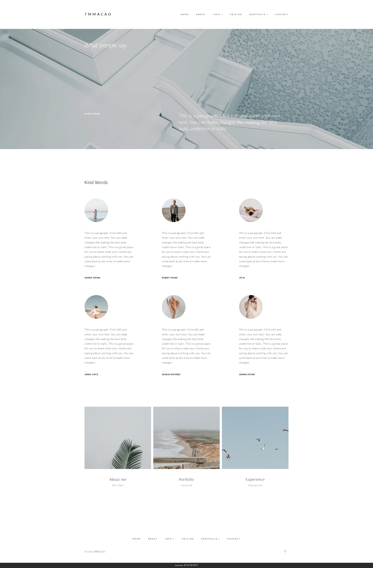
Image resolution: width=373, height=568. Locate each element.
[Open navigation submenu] (267, 14)
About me (117, 479)
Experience (255, 479)
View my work (186, 485)
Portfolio (186, 479)
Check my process (255, 485)
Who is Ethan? (118, 485)
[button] (218, 14)
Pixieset (191, 565)
